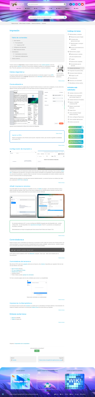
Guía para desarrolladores (76, 73)
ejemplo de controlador (28, 274)
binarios (43, 264)
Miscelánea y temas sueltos (76, 83)
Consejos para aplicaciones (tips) (75, 40)
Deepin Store (72, 110)
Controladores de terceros (21, 54)
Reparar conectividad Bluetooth (74, 107)
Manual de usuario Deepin (77, 37)
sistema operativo (46, 64)
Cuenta (76, 8)
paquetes (26, 264)
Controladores (15, 51)
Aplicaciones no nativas (76, 54)
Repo (72, 394)
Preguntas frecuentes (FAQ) (76, 70)
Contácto (83, 394)
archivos (20, 66)
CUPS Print (19, 180)
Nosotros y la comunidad (76, 80)
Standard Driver (15, 271)
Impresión (44, 23)
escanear (28, 305)
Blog (44, 8)
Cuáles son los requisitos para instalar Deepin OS (75, 96)
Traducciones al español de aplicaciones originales (50, 360)
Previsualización (19, 42)
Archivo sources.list (74, 122)
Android (26, 180)
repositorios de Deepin (36, 224)
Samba (40, 188)
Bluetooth (32, 253)
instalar (35, 307)
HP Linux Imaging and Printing (18, 270)
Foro (36, 8)
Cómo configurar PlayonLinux (76, 117)
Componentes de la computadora (21, 343)
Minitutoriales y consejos (75, 34)
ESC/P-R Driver (15, 268)
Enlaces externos (16, 58)
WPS (52, 75)
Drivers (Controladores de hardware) (77, 48)
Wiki (51, 8)
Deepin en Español (13, 394)
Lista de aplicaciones (76, 56)
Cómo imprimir (17, 40)
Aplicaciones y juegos (75, 51)
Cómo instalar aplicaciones (76, 119)
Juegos (28, 8)
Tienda (59, 8)
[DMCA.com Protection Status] (47, 390)
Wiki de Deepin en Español (24, 23)
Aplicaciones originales (76, 61)
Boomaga (40, 76)
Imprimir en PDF (20, 45)
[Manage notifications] (3, 394)
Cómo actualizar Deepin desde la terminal (75, 113)
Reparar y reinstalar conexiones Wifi (74, 102)
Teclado (14, 360)
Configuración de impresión (20, 47)
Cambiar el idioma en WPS (75, 93)
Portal (19, 8)
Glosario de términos (36, 23)
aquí (51, 378)
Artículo (13, 317)
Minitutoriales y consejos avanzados (77, 44)
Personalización (73, 78)
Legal (77, 394)
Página (13, 319)
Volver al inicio (61, 80)
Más (68, 8)
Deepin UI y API (74, 75)
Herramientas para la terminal (76, 64)
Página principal (14, 23)
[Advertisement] (37, 333)
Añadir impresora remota (19, 49)
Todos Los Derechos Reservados (31, 394)
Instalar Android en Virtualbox (76, 99)
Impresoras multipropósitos (21, 56)
